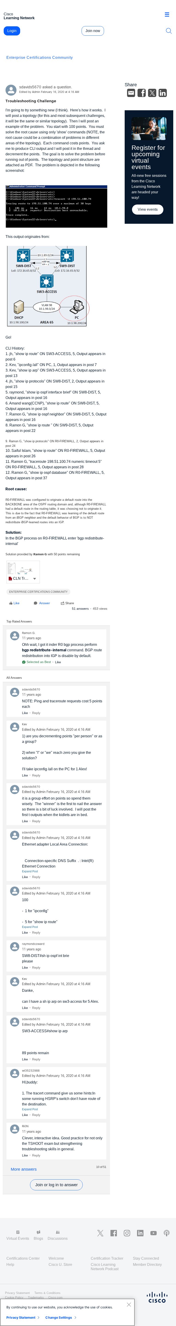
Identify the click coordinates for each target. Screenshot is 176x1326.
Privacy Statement (20, 1317)
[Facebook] (142, 93)
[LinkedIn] (163, 93)
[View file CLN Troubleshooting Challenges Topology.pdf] (23, 572)
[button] (34, 578)
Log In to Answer (56, 1184)
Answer (44, 603)
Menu (168, 15)
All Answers (14, 677)
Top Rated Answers (19, 621)
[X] (152, 93)
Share (69, 603)
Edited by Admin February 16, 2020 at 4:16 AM (49, 92)
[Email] (131, 93)
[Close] (128, 1304)
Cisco (19, 16)
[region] (67, 1312)
